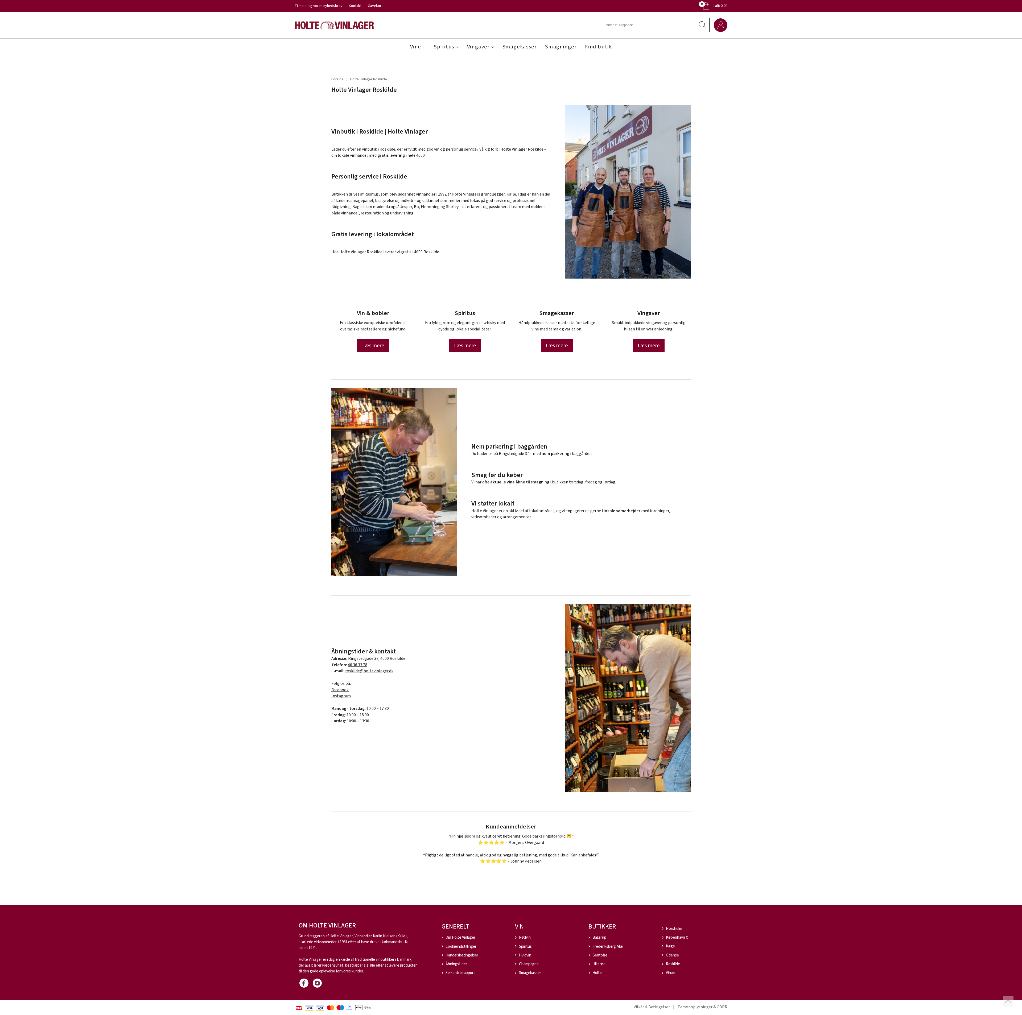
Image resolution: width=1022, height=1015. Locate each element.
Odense (672, 955)
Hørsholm (674, 928)
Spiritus (444, 47)
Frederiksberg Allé (607, 946)
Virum (670, 973)
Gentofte (599, 955)
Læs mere (373, 345)
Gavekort (375, 6)
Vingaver (478, 47)
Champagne (529, 964)
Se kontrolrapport (460, 973)
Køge (670, 946)
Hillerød (598, 964)
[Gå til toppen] (1008, 1001)
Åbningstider (456, 964)
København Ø (677, 937)
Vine (415, 47)
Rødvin (525, 937)
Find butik (598, 47)
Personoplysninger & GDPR (702, 1007)
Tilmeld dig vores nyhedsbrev (319, 6)
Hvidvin (525, 955)
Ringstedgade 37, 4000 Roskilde (376, 658)
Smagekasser (519, 47)
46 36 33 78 (357, 665)
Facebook (340, 690)
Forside (337, 79)
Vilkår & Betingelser (652, 1007)
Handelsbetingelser (462, 955)
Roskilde (673, 964)
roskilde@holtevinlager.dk (369, 671)
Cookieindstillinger (461, 946)
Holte (597, 973)
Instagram (341, 696)
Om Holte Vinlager (460, 937)
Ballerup (599, 937)
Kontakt (355, 6)
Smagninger (560, 47)
